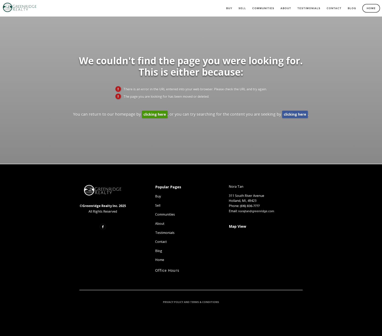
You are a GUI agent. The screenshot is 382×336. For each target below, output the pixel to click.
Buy (229, 8)
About (286, 8)
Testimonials (309, 8)
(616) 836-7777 (250, 206)
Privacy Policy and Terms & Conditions (191, 302)
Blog (352, 8)
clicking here (154, 114)
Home (371, 8)
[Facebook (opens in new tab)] (103, 227)
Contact (334, 8)
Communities (263, 8)
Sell (242, 8)
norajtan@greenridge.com (256, 211)
